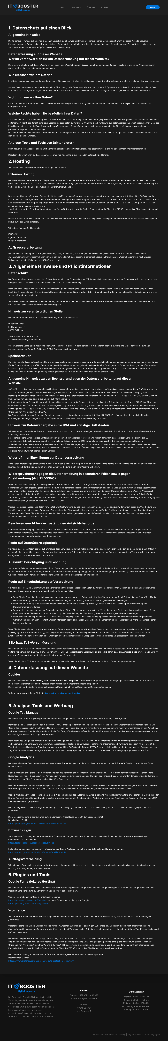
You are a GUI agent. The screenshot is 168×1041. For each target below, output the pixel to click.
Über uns (91, 7)
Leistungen (76, 7)
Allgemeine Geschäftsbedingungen (143, 1034)
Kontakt (104, 7)
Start (62, 7)
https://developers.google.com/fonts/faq (27, 900)
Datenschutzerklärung (115, 1034)
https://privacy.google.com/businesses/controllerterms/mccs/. (37, 823)
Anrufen (153, 7)
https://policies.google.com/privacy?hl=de (28, 903)
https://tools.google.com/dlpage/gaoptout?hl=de (31, 843)
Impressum (98, 1034)
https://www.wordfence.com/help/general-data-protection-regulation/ (41, 961)
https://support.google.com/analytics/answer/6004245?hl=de (37, 852)
